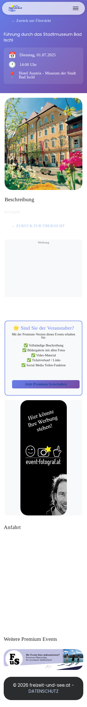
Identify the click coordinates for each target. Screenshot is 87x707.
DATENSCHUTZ (43, 691)
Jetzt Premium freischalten (46, 384)
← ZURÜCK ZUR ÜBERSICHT (38, 226)
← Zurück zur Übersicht (31, 21)
